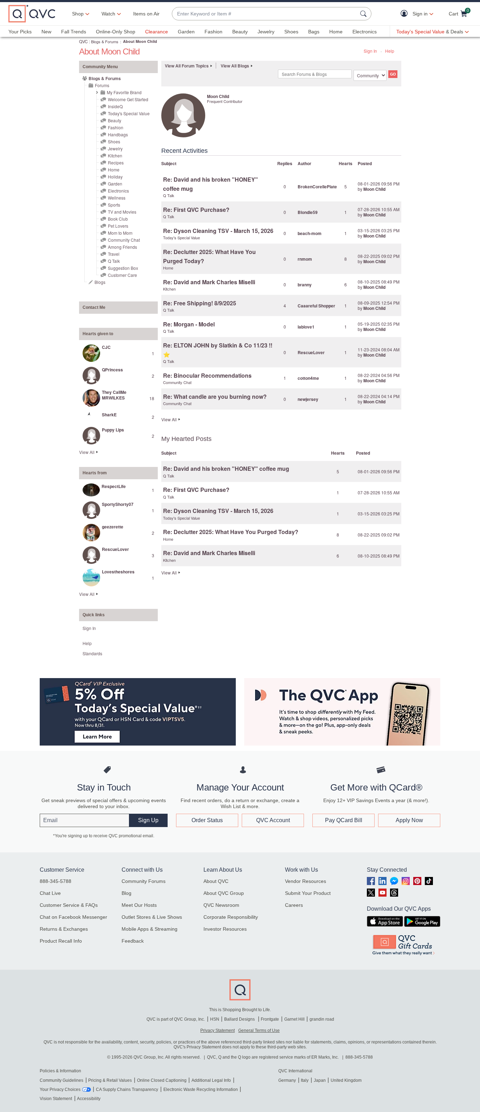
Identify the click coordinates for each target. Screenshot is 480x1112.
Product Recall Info (61, 941)
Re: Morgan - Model (189, 324)
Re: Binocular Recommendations (207, 375)
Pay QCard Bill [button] (343, 820)
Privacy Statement (217, 1030)
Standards (92, 653)
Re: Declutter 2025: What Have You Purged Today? (230, 532)
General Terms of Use (259, 1030)
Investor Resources (225, 929)
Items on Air (146, 14)
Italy (305, 1080)
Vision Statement (56, 1098)
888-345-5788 (55, 881)
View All (87, 452)
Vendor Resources (305, 881)
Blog (126, 893)
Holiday (115, 177)
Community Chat (124, 240)
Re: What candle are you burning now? (215, 396)
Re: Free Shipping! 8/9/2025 (199, 303)
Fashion (213, 31)
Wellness (116, 198)
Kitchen (115, 155)
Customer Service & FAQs (69, 905)
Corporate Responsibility (230, 917)
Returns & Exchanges (64, 929)
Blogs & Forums (104, 41)
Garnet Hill (294, 1019)
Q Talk (114, 261)
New (46, 31)
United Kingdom (346, 1080)
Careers (294, 905)
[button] (405, 14)
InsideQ (115, 106)
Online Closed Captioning (162, 1080)
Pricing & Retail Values (110, 1080)
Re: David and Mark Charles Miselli (209, 282)
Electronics (364, 31)
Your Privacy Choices (60, 1089)
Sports (114, 205)
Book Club (118, 219)
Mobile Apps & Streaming (149, 929)
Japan (320, 1080)
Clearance (156, 31)
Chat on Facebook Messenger (73, 917)
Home (336, 31)
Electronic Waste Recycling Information (200, 1089)
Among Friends (122, 247)
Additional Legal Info (211, 1080)
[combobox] (264, 13)
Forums (102, 85)
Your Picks (20, 31)
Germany (287, 1080)
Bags (313, 31)
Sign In (370, 51)
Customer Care (122, 275)
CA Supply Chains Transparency (127, 1089)
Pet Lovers (118, 226)
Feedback (133, 941)
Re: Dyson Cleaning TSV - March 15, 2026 (218, 231)
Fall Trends (73, 31)
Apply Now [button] (409, 820)
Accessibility (88, 1098)
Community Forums (144, 881)
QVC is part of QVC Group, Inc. (176, 1019)
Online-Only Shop (115, 31)
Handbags (118, 134)
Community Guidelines (61, 1080)
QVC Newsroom (221, 905)
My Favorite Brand (124, 92)
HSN (214, 1019)
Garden (186, 31)
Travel (113, 254)
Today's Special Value (129, 113)
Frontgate (270, 1019)
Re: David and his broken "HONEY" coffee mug (226, 468)
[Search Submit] (364, 13)
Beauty (240, 31)
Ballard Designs (240, 1019)
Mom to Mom (120, 233)
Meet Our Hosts (139, 905)
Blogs (100, 282)
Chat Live (50, 893)
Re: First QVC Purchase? (196, 210)
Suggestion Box (123, 268)
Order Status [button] (207, 820)
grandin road (322, 1019)
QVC (83, 41)
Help (389, 51)
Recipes (116, 162)
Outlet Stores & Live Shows (152, 917)
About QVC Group (223, 893)
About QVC (215, 881)
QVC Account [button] (273, 820)
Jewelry (266, 31)
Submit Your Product (308, 893)
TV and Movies (122, 212)
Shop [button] (78, 14)
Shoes (291, 31)
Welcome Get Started (128, 99)
